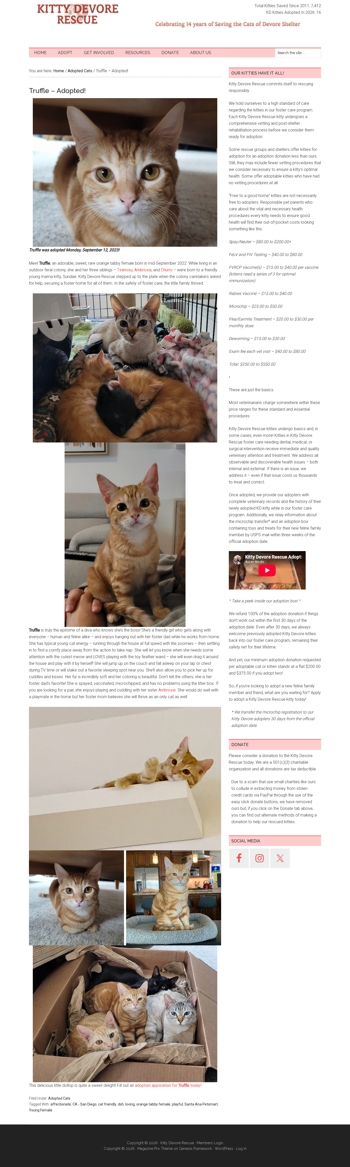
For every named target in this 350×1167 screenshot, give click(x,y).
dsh (121, 1104)
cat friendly (107, 1104)
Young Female (40, 1110)
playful (177, 1104)
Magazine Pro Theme (155, 1149)
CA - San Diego (85, 1104)
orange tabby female (153, 1104)
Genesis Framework (195, 1149)
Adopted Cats (59, 1098)
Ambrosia (142, 269)
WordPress (224, 1149)
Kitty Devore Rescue (77, 14)
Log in (241, 1149)
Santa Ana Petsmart (201, 1104)
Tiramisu (124, 269)
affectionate (60, 1104)
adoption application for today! (168, 1085)
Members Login (210, 1143)
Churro (166, 269)
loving (130, 1104)
